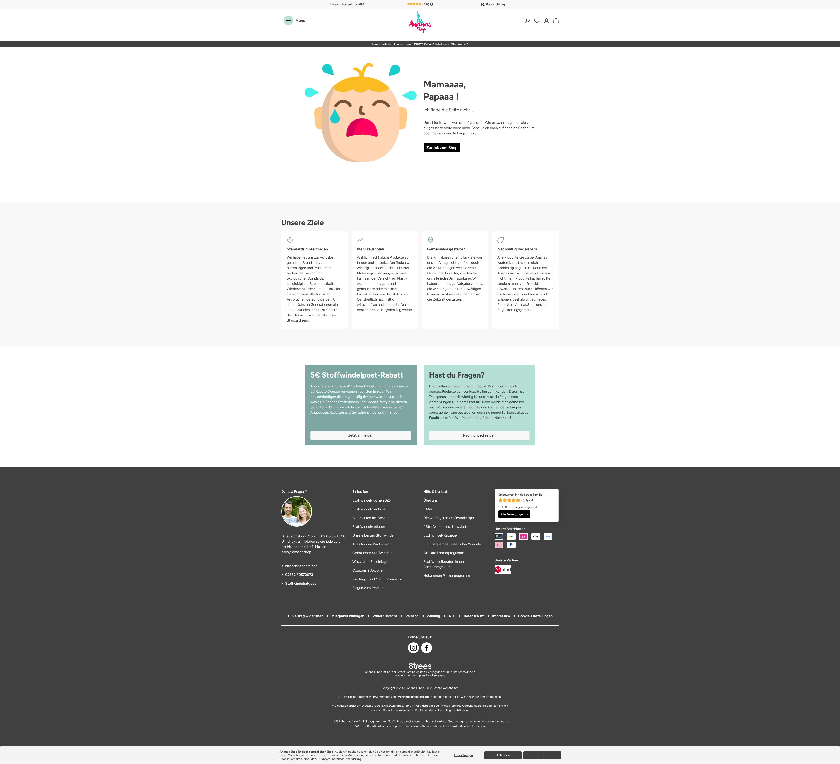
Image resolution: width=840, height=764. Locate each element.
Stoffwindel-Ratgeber (441, 535)
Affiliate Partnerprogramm (444, 553)
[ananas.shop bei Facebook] (426, 647)
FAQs (428, 509)
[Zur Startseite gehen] (420, 22)
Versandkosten (408, 696)
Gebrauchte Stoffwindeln (372, 553)
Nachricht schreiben (301, 566)
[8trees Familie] (420, 665)
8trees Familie (406, 672)
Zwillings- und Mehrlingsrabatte (377, 579)
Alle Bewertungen (512, 514)
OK (542, 755)
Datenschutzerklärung (347, 759)
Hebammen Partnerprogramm (447, 575)
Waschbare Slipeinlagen (371, 561)
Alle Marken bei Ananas (370, 518)
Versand (411, 616)
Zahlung (433, 616)
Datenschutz (473, 616)
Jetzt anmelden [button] (360, 435)
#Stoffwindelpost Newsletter (446, 526)
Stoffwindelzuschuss (368, 509)
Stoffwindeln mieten (368, 526)
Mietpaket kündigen (347, 616)
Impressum (500, 616)
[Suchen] (527, 21)
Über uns (430, 500)
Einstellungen (463, 755)
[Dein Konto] (546, 21)
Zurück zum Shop (442, 147)
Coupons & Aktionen (368, 570)
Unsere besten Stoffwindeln (374, 535)
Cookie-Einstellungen (535, 616)
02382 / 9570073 (299, 575)
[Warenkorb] (555, 21)
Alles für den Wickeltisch (371, 544)
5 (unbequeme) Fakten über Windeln (452, 544)
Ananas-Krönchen (472, 726)
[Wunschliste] (537, 21)
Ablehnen (503, 755)
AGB (451, 616)
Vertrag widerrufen (307, 616)
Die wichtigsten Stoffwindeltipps (449, 518)
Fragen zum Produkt (368, 588)
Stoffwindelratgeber (301, 583)
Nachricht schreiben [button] (479, 435)
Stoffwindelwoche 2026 (371, 500)
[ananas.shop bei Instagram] (413, 647)
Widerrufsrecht (384, 616)
